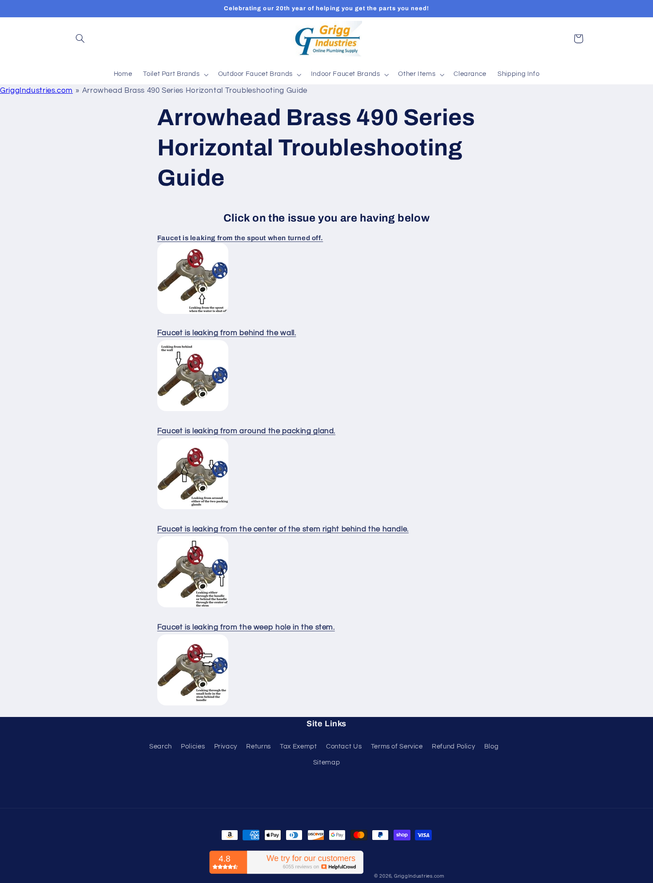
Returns (258, 746)
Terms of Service (397, 746)
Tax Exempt (298, 746)
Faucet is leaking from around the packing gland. (246, 431)
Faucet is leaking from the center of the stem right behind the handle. (283, 529)
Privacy (225, 746)
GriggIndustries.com (36, 91)
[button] (80, 38)
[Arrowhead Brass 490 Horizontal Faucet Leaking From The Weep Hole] (192, 705)
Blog (491, 746)
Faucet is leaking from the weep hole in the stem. (246, 627)
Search (160, 746)
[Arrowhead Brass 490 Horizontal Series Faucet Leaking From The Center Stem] (192, 607)
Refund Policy (453, 746)
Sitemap (326, 762)
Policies (193, 746)
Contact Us (344, 746)
